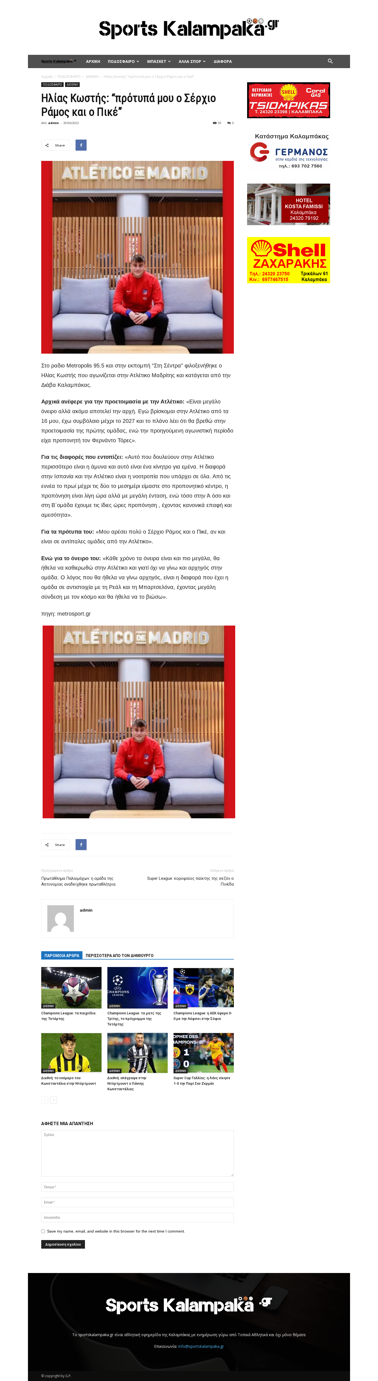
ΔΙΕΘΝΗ (92, 76)
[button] (330, 62)
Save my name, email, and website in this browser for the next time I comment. (116, 1231)
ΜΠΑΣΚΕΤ (156, 61)
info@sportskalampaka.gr (201, 1346)
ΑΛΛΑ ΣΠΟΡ (190, 61)
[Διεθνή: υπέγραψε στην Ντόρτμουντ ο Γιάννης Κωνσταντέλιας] (137, 1052)
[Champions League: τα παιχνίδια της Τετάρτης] (71, 988)
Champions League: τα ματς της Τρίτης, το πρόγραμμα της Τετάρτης (134, 1018)
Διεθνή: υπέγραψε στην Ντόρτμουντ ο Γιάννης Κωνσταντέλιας (126, 1083)
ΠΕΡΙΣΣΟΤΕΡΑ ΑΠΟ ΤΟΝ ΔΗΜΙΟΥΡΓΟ (120, 955)
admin (53, 123)
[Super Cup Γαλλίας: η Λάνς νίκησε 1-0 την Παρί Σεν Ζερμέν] (204, 1052)
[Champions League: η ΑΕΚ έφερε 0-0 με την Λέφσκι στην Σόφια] (204, 988)
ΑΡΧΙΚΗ (93, 61)
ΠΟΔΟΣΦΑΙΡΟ (121, 61)
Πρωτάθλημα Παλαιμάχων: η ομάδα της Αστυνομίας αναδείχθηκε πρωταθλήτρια (78, 881)
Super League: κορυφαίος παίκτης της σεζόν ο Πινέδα (190, 881)
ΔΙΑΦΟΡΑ (223, 61)
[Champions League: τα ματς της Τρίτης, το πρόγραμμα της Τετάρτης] (137, 988)
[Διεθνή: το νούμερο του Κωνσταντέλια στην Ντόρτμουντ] (71, 1052)
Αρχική (46, 76)
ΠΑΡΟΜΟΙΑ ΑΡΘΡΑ (62, 955)
